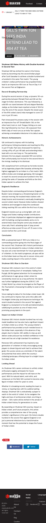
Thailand (40, 501)
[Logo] (13, 3)
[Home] (3, 12)
